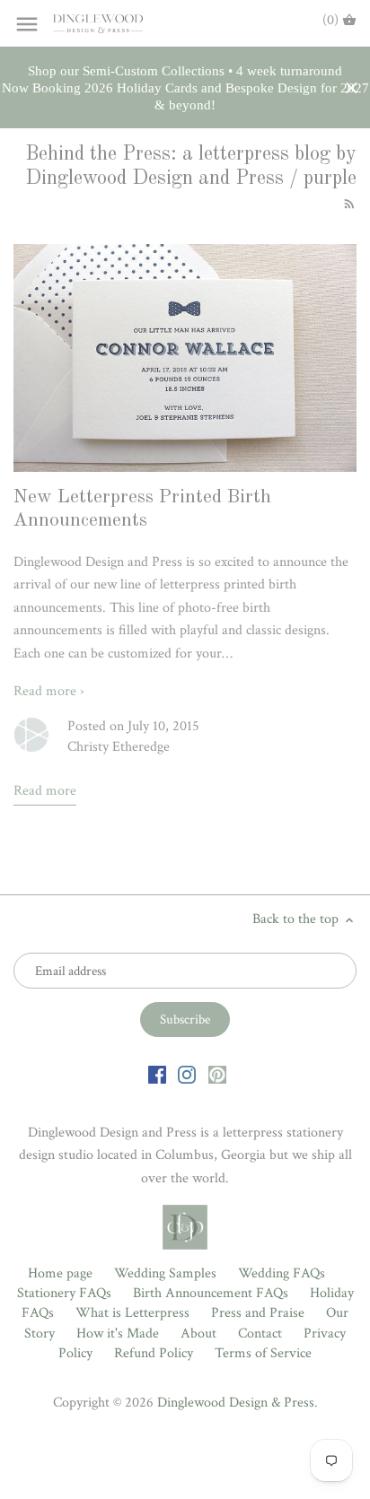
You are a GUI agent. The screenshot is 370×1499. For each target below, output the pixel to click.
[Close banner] (351, 88)
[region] (185, 88)
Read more (44, 790)
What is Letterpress (132, 1312)
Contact (260, 1333)
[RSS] (348, 203)
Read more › (48, 691)
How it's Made (117, 1333)
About (198, 1333)
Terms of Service (263, 1353)
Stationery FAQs (64, 1293)
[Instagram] (187, 1074)
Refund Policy (153, 1353)
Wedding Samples (165, 1273)
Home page (60, 1273)
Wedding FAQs (281, 1273)
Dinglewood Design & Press (235, 1402)
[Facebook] (157, 1074)
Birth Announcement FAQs (210, 1293)
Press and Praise (257, 1312)
